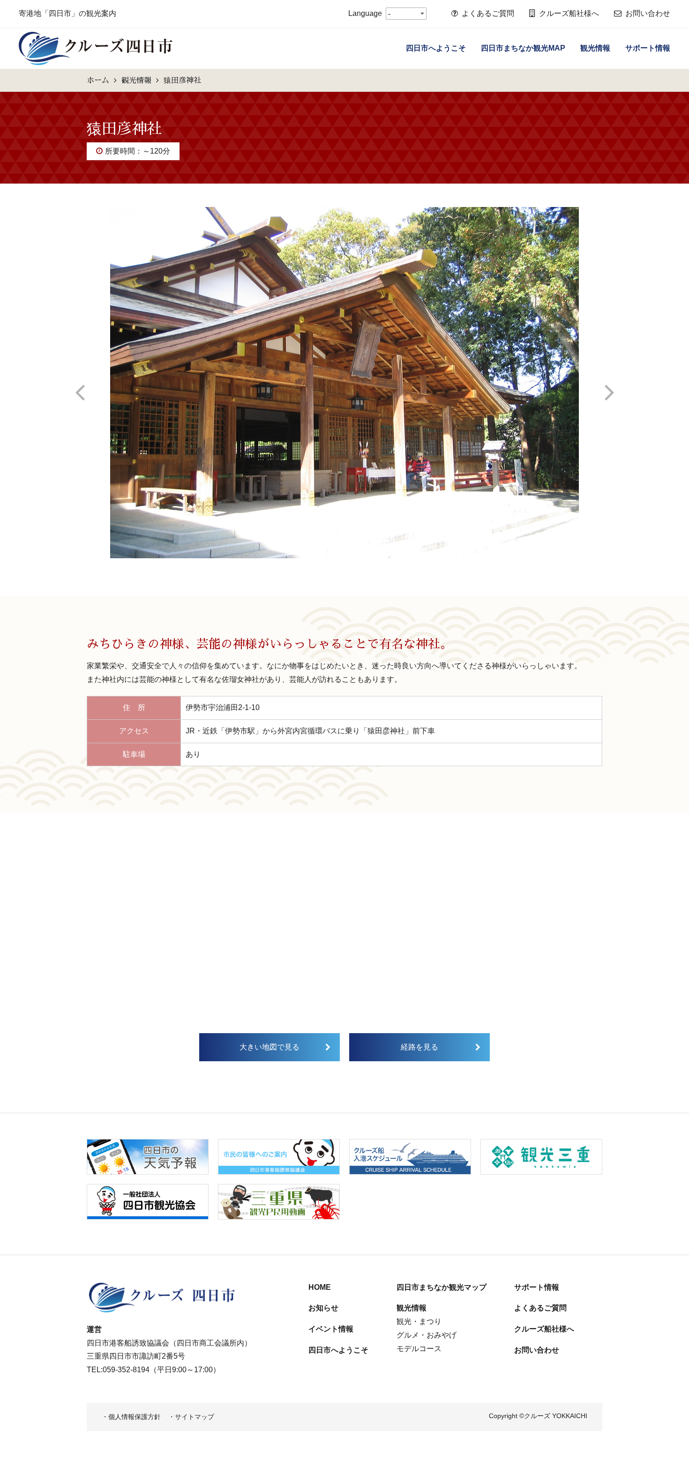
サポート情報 (647, 48)
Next (609, 382)
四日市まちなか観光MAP (523, 48)
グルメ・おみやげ (427, 1335)
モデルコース (419, 1349)
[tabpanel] (344, 382)
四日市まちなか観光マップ (442, 1287)
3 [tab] (358, 565)
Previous (79, 382)
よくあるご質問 (488, 13)
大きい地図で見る (270, 1047)
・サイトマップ (191, 1416)
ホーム (98, 80)
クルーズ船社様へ (569, 13)
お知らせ (323, 1308)
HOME (319, 1287)
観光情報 (595, 48)
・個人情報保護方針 (131, 1416)
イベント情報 (330, 1329)
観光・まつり (419, 1321)
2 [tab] (344, 565)
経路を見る (419, 1047)
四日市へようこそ (436, 48)
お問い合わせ (647, 13)
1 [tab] (330, 565)
